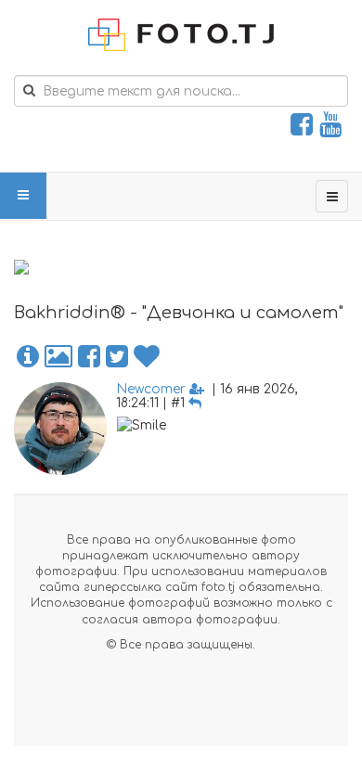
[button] (28, 357)
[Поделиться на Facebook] (89, 357)
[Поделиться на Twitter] (117, 357)
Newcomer (151, 389)
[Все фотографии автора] (58, 357)
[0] (147, 357)
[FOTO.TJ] (181, 35)
